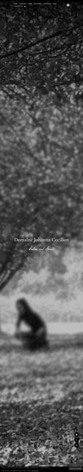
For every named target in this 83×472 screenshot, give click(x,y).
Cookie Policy (35, 470)
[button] (76, 445)
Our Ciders (38, 4)
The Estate (23, 4)
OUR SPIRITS (47, 4)
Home (15, 4)
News (30, 4)
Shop (55, 4)
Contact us (18, 6)
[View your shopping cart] (68, 5)
